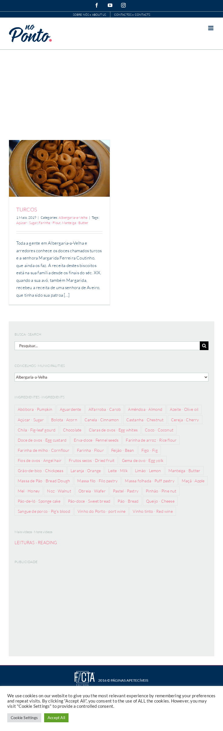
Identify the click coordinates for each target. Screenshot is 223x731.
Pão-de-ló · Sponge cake (39, 501)
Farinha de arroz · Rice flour (151, 440)
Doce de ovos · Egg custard (42, 440)
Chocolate (72, 429)
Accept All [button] (56, 717)
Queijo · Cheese (160, 501)
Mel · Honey (29, 490)
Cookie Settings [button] (24, 717)
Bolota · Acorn (64, 419)
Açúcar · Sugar (26, 223)
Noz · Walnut (59, 490)
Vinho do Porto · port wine (101, 511)
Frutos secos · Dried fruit (91, 460)
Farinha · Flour (49, 223)
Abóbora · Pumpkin (35, 409)
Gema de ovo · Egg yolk (142, 460)
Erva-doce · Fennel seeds (96, 440)
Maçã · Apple (193, 480)
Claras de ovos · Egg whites (113, 429)
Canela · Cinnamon (101, 419)
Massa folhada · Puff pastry (149, 480)
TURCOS (26, 209)
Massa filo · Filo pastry (97, 480)
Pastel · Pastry (126, 490)
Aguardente (70, 409)
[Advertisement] (111, 93)
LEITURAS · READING (36, 542)
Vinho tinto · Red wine (152, 511)
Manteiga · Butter (75, 223)
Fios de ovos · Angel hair (40, 460)
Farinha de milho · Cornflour (44, 450)
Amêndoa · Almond (145, 409)
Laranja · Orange (86, 470)
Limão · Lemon (148, 470)
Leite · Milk (117, 470)
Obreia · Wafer (92, 490)
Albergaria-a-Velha (73, 217)
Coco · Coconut (159, 429)
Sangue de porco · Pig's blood (44, 511)
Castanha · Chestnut (145, 419)
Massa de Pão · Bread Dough (44, 480)
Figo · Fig (149, 450)
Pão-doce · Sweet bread (89, 501)
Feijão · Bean (122, 450)
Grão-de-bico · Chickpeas (40, 470)
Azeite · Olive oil (184, 409)
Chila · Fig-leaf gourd (36, 429)
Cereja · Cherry (185, 419)
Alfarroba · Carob (105, 409)
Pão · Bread (128, 501)
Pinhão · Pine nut (161, 490)
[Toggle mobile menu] (211, 28)
